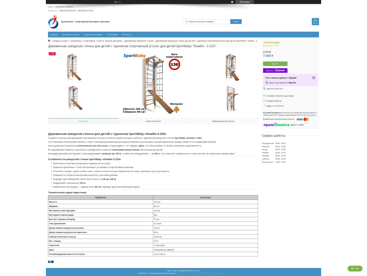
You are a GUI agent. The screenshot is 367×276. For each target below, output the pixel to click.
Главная (54, 34)
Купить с (270, 70)
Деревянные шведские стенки (138, 41)
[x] (52, 262)
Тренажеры (75, 41)
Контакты (126, 34)
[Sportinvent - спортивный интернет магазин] (53, 21)
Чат (357, 268)
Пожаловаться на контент (188, 273)
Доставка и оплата (70, 34)
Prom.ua (196, 270)
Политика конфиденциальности (215, 273)
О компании (112, 34)
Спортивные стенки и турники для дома (102, 41)
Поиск (236, 21)
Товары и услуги (60, 41)
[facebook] (49, 262)
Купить (275, 63)
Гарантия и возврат (93, 34)
